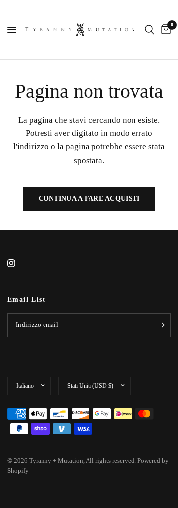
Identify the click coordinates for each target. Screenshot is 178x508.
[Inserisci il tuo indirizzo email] (161, 325)
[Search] (149, 29)
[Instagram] (18, 263)
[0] (164, 29)
